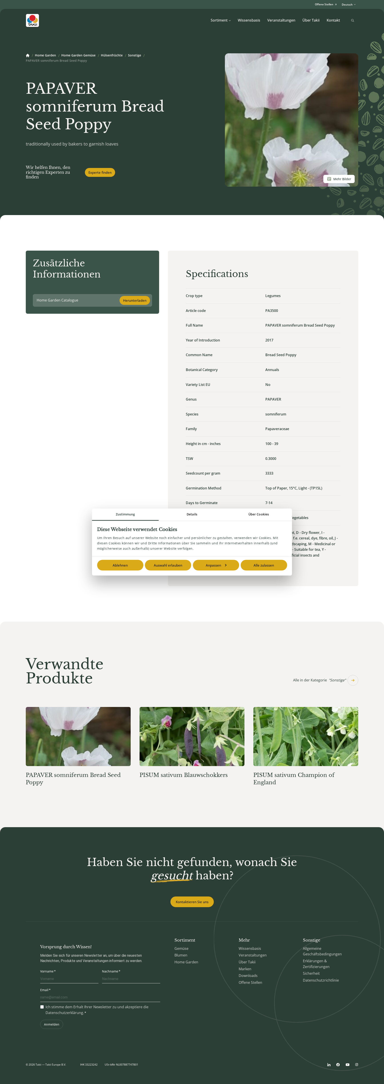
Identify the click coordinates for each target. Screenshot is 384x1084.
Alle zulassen (264, 565)
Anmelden (51, 1024)
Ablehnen (120, 565)
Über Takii (311, 20)
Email (44, 990)
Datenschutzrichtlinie (321, 980)
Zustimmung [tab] (125, 514)
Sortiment (219, 20)
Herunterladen (134, 300)
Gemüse (181, 948)
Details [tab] (192, 514)
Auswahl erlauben (168, 565)
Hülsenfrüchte (112, 55)
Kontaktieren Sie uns (192, 902)
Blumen (180, 955)
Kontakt (333, 20)
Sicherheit (311, 973)
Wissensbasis (249, 20)
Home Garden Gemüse (78, 55)
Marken (245, 968)
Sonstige (134, 55)
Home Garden (45, 55)
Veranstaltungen (281, 20)
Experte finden (100, 172)
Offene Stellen (250, 982)
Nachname (110, 971)
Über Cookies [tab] (258, 514)
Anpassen (213, 565)
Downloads (248, 975)
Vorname (47, 971)
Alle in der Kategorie (319, 680)
